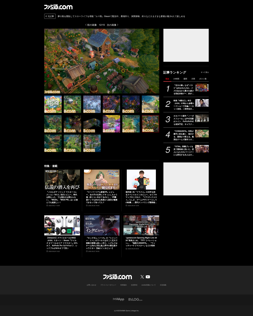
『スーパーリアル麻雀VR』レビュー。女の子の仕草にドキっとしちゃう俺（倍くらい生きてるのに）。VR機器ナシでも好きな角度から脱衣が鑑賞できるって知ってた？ (101, 197)
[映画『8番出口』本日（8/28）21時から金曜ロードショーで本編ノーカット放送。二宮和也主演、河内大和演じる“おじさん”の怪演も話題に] (202, 103)
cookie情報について (149, 285)
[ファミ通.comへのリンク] (58, 6)
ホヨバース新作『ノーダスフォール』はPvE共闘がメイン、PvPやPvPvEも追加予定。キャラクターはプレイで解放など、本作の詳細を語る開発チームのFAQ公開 (184, 119)
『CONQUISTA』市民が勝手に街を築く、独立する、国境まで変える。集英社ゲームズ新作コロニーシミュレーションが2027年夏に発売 (184, 135)
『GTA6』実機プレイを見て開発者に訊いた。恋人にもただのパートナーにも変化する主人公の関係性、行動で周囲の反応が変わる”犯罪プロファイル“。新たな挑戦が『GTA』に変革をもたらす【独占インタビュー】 (184, 150)
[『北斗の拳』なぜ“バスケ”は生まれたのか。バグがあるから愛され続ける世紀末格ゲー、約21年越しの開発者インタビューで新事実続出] (202, 87)
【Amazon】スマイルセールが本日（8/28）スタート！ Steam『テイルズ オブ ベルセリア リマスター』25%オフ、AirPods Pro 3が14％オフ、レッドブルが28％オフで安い (61, 242)
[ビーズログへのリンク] (135, 299)
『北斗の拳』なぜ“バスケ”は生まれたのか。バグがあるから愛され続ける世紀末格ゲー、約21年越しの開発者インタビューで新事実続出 (184, 89)
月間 (193, 78)
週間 (185, 78)
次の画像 (111, 24)
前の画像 (92, 24)
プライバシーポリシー (108, 285)
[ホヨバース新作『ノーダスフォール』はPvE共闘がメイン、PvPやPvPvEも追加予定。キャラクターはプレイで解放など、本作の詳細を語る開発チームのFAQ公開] (202, 118)
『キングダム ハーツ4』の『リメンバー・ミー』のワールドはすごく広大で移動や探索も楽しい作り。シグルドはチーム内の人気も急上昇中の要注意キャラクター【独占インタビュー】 (101, 243)
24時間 (176, 78)
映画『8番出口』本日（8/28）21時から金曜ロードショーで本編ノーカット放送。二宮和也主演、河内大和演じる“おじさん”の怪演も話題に (184, 104)
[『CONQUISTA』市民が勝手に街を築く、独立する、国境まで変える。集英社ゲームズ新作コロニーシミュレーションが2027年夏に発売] (202, 133)
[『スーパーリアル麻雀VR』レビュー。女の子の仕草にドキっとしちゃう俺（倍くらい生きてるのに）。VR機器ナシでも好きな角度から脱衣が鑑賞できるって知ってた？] (102, 180)
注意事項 (134, 285)
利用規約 (123, 285)
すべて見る (205, 72)
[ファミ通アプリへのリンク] (118, 299)
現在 (167, 78)
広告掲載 (163, 285)
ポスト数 (203, 78)
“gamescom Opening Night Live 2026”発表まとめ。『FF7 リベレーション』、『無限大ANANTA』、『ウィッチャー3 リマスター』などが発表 (141, 241)
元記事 (51, 16)
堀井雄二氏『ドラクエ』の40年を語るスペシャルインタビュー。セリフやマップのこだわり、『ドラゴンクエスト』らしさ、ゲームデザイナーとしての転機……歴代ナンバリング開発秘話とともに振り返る (141, 197)
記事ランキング (174, 72)
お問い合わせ (91, 285)
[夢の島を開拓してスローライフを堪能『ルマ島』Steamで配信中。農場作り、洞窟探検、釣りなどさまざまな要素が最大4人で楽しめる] (53, 104)
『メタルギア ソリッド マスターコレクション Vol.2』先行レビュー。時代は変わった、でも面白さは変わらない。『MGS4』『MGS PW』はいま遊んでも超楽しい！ (62, 197)
